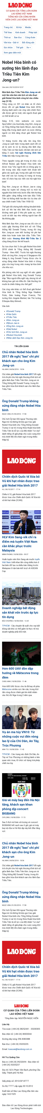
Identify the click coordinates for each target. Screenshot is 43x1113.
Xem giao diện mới (12, 52)
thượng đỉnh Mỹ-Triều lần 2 (27, 238)
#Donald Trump (13, 311)
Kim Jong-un (31, 92)
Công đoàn (30, 37)
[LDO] (21, 462)
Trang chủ (8, 27)
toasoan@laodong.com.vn (20, 1049)
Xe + (29, 47)
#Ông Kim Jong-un (14, 326)
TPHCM (6, 625)
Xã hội (19, 27)
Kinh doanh (20, 32)
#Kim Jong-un (12, 320)
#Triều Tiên (11, 317)
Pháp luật (33, 32)
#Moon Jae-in (12, 323)
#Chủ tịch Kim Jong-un (16, 332)
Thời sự (7, 37)
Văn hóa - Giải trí (11, 42)
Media (28, 27)
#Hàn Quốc (11, 314)
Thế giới (19, 47)
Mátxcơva (6, 689)
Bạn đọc (18, 37)
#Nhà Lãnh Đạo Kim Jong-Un (19, 338)
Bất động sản (28, 42)
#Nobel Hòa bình (14, 335)
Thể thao (8, 32)
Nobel (22, 107)
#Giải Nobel (11, 329)
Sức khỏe (8, 47)
